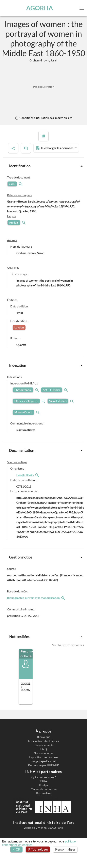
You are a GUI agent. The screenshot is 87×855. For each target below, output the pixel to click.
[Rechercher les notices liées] (37, 475)
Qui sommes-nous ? (43, 777)
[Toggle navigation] (82, 8)
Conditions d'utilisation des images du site (45, 117)
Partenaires (43, 793)
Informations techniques (43, 741)
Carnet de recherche (43, 789)
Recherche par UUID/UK (43, 765)
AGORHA (39, 8)
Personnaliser (65, 849)
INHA (43, 781)
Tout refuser (39, 849)
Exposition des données (43, 757)
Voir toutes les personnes (68, 645)
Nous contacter (43, 753)
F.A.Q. (43, 749)
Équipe (43, 785)
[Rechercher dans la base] (63, 598)
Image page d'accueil (43, 761)
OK (17, 849)
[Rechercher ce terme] (21, 184)
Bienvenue (43, 737)
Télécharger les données (57, 148)
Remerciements (43, 745)
